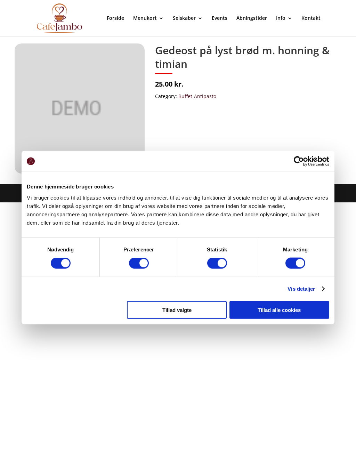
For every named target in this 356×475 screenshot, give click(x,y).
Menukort (145, 18)
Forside (115, 18)
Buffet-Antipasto (197, 96)
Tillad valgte (177, 310)
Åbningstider (251, 18)
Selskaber (184, 18)
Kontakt (311, 18)
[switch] (139, 263)
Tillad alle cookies (279, 310)
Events (219, 18)
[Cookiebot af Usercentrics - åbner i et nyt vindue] (298, 161)
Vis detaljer (301, 289)
